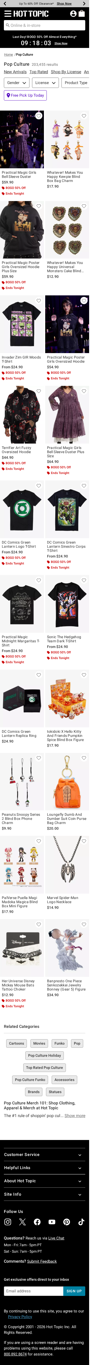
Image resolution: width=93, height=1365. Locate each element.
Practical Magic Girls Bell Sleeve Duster (19, 174)
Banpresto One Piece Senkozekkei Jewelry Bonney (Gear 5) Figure (66, 985)
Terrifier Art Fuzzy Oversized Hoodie (17, 450)
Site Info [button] (12, 1194)
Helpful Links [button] (17, 1167)
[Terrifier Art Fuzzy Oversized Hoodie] (22, 415)
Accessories (64, 1080)
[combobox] (44, 25)
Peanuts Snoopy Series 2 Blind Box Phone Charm (21, 818)
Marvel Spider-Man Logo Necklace (62, 900)
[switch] (25, 95)
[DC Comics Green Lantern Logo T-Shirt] (22, 509)
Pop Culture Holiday (44, 1055)
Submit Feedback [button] (42, 1261)
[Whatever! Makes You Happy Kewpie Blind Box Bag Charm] (67, 139)
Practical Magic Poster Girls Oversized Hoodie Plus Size (21, 267)
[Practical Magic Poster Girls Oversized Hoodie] (67, 324)
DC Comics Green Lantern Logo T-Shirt (19, 544)
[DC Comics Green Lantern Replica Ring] (22, 698)
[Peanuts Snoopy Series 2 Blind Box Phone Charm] (22, 782)
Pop (77, 1043)
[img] (8, 1222)
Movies (39, 1043)
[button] (7, 14)
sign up (74, 1291)
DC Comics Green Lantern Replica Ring (19, 733)
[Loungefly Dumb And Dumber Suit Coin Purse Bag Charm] (67, 782)
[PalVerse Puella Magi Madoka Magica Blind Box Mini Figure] (22, 865)
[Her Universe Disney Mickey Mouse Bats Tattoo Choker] (22, 948)
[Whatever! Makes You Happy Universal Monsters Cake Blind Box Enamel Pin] (67, 230)
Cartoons (16, 1043)
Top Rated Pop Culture (44, 1068)
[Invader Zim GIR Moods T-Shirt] (22, 324)
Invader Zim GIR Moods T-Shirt (21, 359)
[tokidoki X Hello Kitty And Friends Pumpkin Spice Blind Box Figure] (67, 698)
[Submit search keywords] (8, 25)
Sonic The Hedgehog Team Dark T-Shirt (64, 639)
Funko (60, 1043)
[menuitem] (81, 13)
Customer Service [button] (22, 1154)
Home (8, 54)
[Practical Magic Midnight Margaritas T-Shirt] (22, 604)
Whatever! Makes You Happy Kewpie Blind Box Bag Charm (65, 176)
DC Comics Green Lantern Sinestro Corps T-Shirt (66, 546)
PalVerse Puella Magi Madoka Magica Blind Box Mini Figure (20, 902)
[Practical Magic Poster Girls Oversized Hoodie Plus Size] (22, 230)
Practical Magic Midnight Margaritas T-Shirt (21, 641)
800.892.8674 (15, 1354)
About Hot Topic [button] (20, 1180)
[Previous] (5, 4)
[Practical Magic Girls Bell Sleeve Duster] (22, 139)
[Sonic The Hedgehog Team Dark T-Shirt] (67, 604)
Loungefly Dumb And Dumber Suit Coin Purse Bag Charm (67, 818)
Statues (55, 1092)
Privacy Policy (20, 1316)
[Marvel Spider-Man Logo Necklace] (67, 865)
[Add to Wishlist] (38, 115)
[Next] (84, 4)
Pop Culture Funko (30, 1080)
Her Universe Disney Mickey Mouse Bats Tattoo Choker (18, 985)
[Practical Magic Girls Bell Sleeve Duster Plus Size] (67, 415)
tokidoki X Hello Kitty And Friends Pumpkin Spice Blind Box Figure (65, 735)
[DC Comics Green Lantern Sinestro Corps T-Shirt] (67, 509)
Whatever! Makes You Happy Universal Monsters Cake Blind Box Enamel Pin (65, 267)
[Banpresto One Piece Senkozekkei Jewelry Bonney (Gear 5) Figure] (67, 948)
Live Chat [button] (56, 1238)
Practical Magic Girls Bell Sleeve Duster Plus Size (65, 452)
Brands (34, 1092)
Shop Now (61, 3)
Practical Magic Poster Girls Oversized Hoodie (66, 359)
